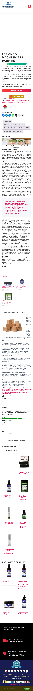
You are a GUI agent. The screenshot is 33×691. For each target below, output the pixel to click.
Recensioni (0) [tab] (8, 128)
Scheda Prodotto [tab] (19, 128)
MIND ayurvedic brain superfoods (7, 301)
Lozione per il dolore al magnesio (8, 286)
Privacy (13, 678)
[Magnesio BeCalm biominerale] (22, 282)
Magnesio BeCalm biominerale (21, 286)
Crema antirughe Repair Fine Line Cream (8, 523)
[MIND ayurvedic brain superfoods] (8, 296)
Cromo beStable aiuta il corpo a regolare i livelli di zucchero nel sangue (23, 584)
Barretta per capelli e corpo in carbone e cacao (24, 472)
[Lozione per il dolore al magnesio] (8, 282)
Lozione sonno (24, 100)
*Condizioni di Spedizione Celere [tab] (13, 125)
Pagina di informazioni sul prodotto (12, 418)
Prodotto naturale (20, 102)
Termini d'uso (18, 678)
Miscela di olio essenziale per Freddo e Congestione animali (23, 525)
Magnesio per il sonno (8, 102)
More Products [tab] (17, 131)
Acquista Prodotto (16, 90)
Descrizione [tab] (7, 121)
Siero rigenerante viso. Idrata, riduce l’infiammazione (9, 551)
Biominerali (11, 98)
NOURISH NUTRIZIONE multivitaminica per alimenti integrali (23, 498)
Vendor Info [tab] (7, 131)
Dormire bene (16, 100)
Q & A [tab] (27, 128)
